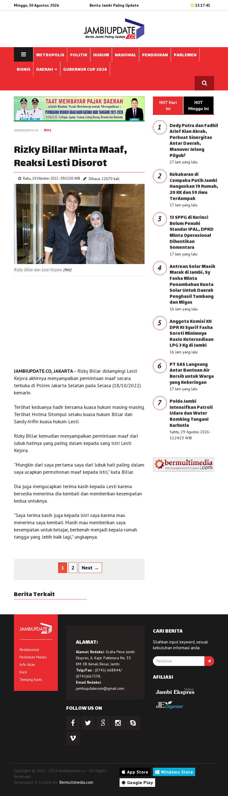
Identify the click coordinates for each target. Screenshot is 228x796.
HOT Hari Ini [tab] (168, 105)
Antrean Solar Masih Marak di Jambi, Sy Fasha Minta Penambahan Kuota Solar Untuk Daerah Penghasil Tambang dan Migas (192, 285)
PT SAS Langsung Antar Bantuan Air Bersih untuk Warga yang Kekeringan (192, 374)
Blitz (47, 130)
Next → (90, 567)
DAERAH (45, 69)
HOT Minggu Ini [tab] (198, 105)
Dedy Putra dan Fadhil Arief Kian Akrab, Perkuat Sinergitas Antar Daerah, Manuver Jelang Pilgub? (194, 141)
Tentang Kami (30, 679)
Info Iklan (27, 664)
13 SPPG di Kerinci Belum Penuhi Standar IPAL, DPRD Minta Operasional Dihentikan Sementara (192, 233)
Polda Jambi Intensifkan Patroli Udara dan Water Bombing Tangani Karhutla (191, 414)
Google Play (140, 782)
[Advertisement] (79, 320)
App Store (137, 772)
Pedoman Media (32, 657)
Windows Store (177, 772)
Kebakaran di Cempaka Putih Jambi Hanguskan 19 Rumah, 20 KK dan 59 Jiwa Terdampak (194, 187)
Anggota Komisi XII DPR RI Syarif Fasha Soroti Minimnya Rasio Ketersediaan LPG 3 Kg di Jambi (192, 334)
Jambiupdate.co (26, 130)
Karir (23, 672)
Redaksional (29, 649)
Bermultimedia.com (76, 782)
